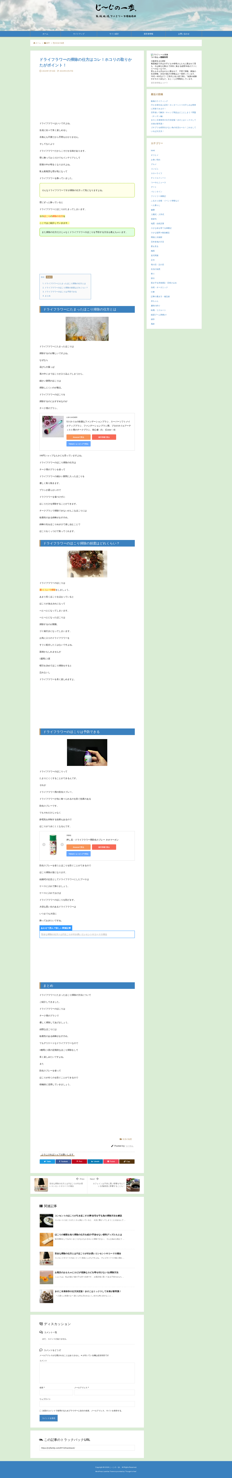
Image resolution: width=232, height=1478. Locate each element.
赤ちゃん (154, 301)
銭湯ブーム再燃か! (158, 315)
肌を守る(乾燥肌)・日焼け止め (164, 283)
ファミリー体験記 (158, 196)
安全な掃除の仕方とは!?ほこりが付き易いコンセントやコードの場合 (74, 934)
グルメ (154, 164)
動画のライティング (159, 101)
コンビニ (154, 169)
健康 (153, 210)
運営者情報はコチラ (159, 83)
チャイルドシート (158, 178)
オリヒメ (154, 155)
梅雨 (153, 251)
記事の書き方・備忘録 (160, 296)
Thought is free (130, 1471)
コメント (43, 1360)
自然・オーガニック (159, 287)
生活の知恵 (59, 43)
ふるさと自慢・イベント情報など (165, 200)
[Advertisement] (87, 98)
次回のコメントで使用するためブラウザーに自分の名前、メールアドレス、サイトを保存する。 (82, 1410)
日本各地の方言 (157, 242)
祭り (153, 273)
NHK (153, 150)
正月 (153, 260)
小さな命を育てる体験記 (161, 228)
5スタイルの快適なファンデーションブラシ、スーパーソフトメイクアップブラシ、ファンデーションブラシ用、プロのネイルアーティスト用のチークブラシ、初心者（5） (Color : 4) (98, 425)
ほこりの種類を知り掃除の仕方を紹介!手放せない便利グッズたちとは (88, 1234)
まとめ (46, 296)
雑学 (48, 43)
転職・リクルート (158, 310)
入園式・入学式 (157, 214)
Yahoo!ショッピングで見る (78, 444)
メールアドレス (81, 1387)
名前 (42, 1387)
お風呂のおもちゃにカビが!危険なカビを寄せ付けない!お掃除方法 (86, 1272)
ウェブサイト (45, 1399)
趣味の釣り (155, 305)
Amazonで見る (78, 437)
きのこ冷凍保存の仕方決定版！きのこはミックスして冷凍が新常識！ (88, 1291)
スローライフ (156, 173)
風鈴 (153, 324)
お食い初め (155, 159)
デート (154, 187)
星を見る (154, 246)
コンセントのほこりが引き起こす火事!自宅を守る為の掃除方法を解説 (88, 1215)
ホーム (38, 43)
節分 (153, 278)
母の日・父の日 (157, 264)
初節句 (154, 219)
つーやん (129, 1146)
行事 (153, 292)
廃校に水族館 (156, 237)
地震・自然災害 (157, 223)
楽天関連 (154, 255)
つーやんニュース (158, 182)
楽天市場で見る (104, 437)
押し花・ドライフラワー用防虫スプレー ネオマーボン (92, 839)
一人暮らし (155, 205)
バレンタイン (156, 191)
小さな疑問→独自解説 (160, 232)
